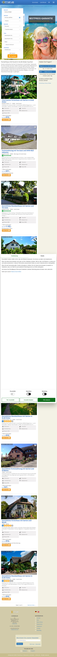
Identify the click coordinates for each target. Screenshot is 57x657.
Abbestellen (38, 644)
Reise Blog (39, 630)
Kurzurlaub (35, 2)
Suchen (13, 56)
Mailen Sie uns (48, 71)
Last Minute (43, 2)
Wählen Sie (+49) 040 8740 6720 (48, 66)
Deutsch (36, 611)
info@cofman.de (14, 629)
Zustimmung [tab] (14, 255)
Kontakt (38, 618)
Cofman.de (14, 623)
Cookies (38, 628)
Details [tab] (42, 255)
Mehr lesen (32, 644)
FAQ (38, 620)
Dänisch (38, 611)
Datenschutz (39, 624)
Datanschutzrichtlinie (16, 271)
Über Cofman (40, 622)
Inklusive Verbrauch (9, 44)
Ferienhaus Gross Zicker (45, 83)
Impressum (39, 626)
